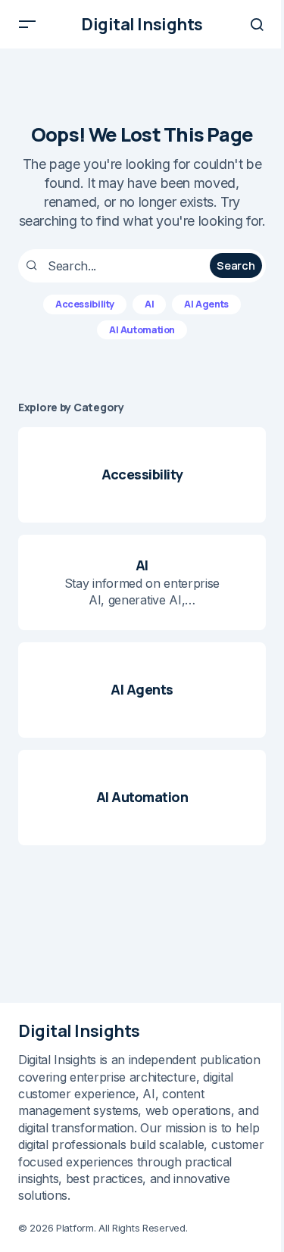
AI (149, 304)
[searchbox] (116, 265)
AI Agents (206, 304)
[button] (27, 24)
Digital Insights (142, 24)
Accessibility (84, 304)
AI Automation (142, 329)
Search (235, 265)
